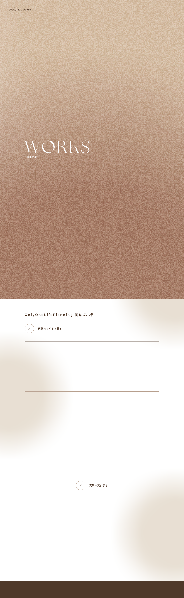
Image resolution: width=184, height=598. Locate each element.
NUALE (138, 310)
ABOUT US (142, 301)
